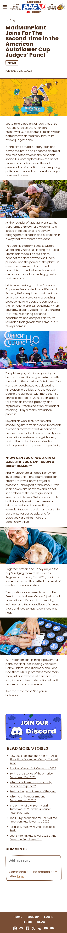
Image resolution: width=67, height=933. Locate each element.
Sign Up (33, 917)
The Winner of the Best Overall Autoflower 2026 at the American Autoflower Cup (31, 809)
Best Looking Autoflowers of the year (33, 791)
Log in (48, 917)
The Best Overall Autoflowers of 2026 (33, 768)
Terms (27, 922)
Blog (12, 20)
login (20, 876)
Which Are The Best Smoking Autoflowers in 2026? (28, 798)
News (12, 63)
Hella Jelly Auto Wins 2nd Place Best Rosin (32, 828)
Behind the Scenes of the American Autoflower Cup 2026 (32, 775)
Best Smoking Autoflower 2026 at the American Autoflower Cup (33, 837)
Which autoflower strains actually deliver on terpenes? (31, 784)
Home (18, 917)
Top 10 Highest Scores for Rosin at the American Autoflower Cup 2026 (33, 819)
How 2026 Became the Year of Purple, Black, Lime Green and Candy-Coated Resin (34, 759)
